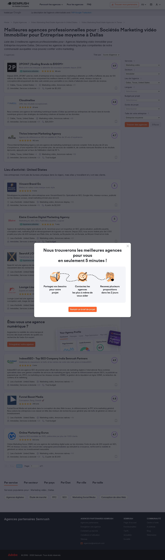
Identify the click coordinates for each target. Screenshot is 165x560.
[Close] (128, 246)
